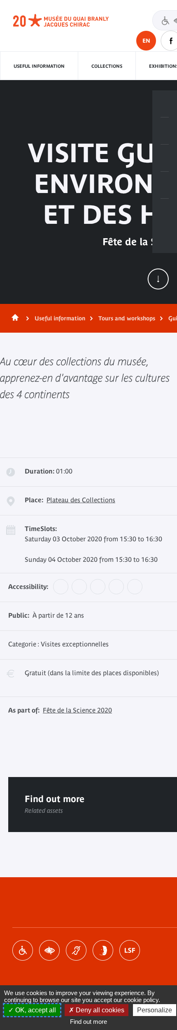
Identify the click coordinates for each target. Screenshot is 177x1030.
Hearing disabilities (76, 950)
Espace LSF (129, 950)
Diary (164, 158)
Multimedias (164, 185)
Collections (106, 66)
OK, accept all (35, 1010)
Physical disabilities (22, 950)
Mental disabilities (103, 950)
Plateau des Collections (81, 500)
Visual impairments (49, 950)
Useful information (39, 66)
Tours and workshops (126, 318)
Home (13, 318)
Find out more (88, 1021)
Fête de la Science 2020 (77, 710)
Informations (164, 131)
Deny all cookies (99, 1010)
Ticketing (164, 103)
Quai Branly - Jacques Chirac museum (70, 20)
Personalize (154, 1010)
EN (146, 40)
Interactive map (164, 212)
